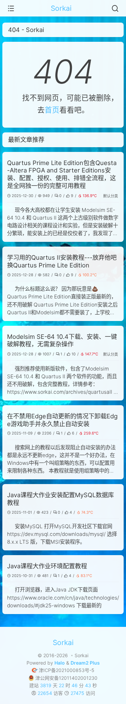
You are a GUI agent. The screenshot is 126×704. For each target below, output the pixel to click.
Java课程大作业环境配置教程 (47, 566)
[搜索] (115, 8)
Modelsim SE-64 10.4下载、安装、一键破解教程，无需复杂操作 (62, 340)
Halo (59, 663)
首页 (52, 109)
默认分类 (110, 196)
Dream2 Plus (85, 663)
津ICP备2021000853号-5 (66, 670)
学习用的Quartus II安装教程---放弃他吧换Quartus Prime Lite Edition (62, 261)
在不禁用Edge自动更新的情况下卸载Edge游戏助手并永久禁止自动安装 (62, 419)
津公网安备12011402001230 (66, 678)
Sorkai (61, 8)
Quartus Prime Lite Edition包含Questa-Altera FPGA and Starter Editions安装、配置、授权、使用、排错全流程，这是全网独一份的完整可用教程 (62, 174)
